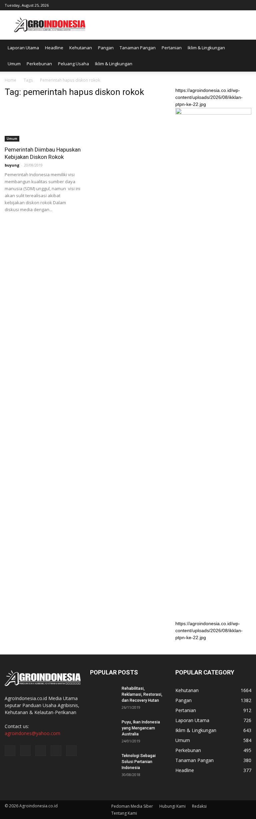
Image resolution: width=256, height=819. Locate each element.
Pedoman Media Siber (132, 806)
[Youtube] (246, 5)
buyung (12, 165)
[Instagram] (213, 5)
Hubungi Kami (172, 806)
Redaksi (199, 806)
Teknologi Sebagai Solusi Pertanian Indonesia (139, 761)
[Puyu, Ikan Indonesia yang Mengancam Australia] (103, 728)
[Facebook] (202, 5)
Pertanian (172, 48)
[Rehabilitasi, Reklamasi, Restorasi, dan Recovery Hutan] (103, 694)
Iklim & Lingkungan (206, 48)
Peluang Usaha (73, 64)
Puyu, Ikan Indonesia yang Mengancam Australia (141, 728)
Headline (54, 48)
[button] (243, 56)
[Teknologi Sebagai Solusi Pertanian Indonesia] (103, 762)
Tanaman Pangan (138, 48)
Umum (14, 64)
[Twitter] (224, 5)
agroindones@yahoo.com (32, 733)
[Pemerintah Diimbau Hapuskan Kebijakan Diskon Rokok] (43, 123)
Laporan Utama (23, 48)
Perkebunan (39, 64)
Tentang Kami (124, 813)
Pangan (106, 48)
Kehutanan (80, 48)
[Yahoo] (235, 5)
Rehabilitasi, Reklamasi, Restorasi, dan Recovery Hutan (142, 694)
